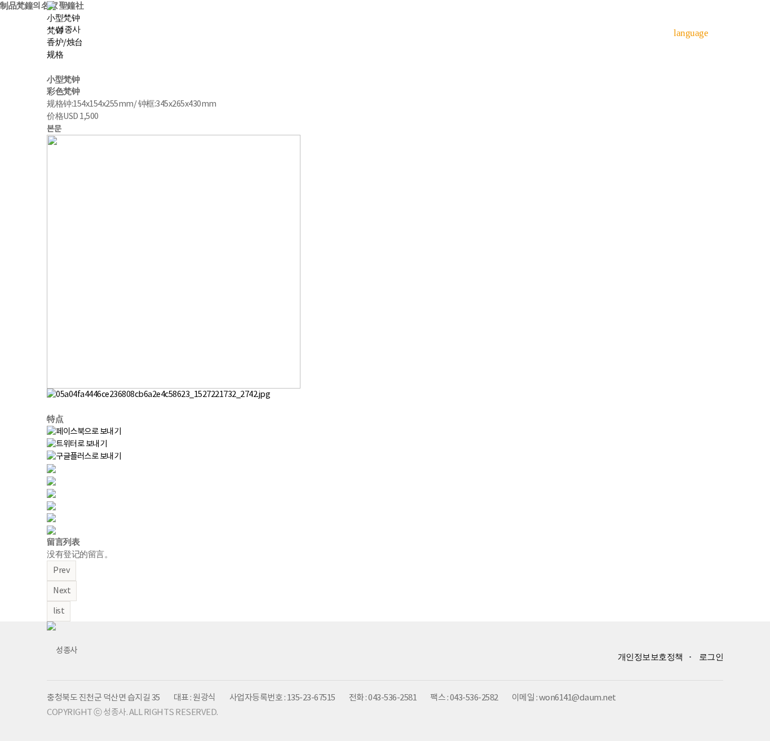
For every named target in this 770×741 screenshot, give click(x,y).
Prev (61, 570)
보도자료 (452, 28)
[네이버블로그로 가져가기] (51, 530)
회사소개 (276, 28)
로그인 (711, 656)
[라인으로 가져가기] (51, 481)
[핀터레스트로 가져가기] (51, 505)
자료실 (535, 28)
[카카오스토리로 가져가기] (51, 468)
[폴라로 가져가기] (51, 493)
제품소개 (364, 28)
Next (61, 591)
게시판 (612, 28)
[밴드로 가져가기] (51, 517)
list (58, 611)
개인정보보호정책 (650, 656)
